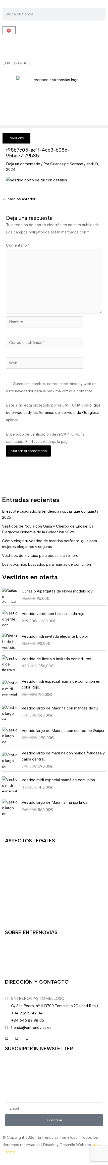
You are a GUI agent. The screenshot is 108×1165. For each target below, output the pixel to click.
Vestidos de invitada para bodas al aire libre (40, 555)
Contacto (13, 913)
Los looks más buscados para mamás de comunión (46, 564)
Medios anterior (19, 199)
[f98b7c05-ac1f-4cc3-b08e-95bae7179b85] (36, 179)
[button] (54, 126)
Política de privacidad (24, 885)
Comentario (18, 245)
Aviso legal (14, 857)
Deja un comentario (23, 163)
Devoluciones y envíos (25, 871)
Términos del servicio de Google (66, 412)
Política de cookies (22, 899)
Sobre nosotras (18, 948)
